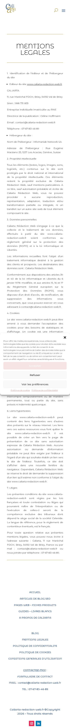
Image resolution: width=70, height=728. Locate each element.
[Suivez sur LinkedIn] (38, 723)
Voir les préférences (35, 384)
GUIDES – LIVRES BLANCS (35, 611)
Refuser (35, 374)
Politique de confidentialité (45, 390)
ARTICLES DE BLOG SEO (35, 598)
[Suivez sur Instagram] (31, 723)
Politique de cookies (20, 390)
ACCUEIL (35, 592)
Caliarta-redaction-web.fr (27, 709)
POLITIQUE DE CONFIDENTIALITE (35, 645)
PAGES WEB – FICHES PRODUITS (35, 605)
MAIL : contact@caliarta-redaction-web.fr (35, 682)
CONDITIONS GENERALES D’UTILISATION (35, 658)
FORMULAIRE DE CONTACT (35, 676)
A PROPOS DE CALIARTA (35, 617)
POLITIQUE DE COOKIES (35, 652)
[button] (65, 337)
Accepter (35, 365)
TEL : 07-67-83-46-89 (35, 689)
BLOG (35, 633)
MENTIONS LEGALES (35, 639)
